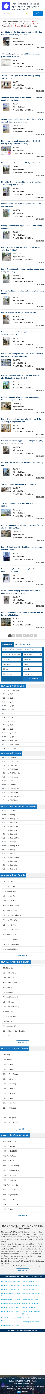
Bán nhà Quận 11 (9, 733)
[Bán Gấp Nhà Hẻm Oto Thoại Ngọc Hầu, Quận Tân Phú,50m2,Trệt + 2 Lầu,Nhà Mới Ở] (6, 385)
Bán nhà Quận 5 (9, 710)
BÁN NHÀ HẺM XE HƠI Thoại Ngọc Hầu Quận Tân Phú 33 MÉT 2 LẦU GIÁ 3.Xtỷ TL (21, 333)
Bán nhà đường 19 (10, 834)
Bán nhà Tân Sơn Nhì (11, 788)
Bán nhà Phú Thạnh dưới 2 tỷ (10, 1300)
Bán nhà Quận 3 (9, 702)
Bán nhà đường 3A (10, 865)
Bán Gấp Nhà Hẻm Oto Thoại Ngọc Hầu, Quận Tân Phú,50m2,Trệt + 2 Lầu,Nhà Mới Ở (20, 376)
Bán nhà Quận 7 (9, 717)
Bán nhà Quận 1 (9, 694)
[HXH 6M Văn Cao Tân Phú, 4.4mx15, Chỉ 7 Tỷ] (6, 319)
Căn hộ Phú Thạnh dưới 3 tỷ (10, 1289)
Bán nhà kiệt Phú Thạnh (30, 1300)
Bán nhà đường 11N (10, 819)
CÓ (37, 13)
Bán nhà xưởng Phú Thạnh (10, 1326)
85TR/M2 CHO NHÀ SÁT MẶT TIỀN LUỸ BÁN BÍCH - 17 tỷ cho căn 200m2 (21, 205)
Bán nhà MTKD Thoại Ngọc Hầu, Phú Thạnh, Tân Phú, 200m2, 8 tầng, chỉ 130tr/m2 (22, 442)
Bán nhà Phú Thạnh (10, 769)
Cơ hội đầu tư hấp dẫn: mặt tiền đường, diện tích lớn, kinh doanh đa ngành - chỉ (21, 33)
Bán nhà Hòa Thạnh (10, 761)
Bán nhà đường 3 (9, 853)
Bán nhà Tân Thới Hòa (11, 796)
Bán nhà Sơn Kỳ (9, 781)
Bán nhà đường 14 (10, 822)
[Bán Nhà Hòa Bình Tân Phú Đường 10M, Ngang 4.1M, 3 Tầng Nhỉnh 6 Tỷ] (6, 278)
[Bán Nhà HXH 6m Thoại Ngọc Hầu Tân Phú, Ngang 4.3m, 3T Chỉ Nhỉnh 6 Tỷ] (6, 257)
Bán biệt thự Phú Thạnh (30, 1303)
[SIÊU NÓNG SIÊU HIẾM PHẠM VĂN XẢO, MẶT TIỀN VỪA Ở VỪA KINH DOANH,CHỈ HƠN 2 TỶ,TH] (6, 128)
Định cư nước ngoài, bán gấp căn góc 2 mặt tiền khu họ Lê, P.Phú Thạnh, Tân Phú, (21, 142)
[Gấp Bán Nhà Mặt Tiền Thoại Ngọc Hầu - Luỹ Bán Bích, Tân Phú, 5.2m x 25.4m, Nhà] (6, 406)
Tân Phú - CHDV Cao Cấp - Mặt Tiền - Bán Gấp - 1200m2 (19, 504)
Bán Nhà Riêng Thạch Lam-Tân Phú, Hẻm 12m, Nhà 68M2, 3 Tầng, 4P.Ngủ (21, 570)
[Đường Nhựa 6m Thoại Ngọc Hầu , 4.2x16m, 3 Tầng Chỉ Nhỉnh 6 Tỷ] (6, 235)
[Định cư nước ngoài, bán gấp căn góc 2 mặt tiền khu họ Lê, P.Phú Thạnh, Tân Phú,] (6, 150)
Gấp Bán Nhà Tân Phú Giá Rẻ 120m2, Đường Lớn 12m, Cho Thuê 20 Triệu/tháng (22, 526)
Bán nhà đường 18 (10, 830)
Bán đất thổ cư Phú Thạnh (9, 1311)
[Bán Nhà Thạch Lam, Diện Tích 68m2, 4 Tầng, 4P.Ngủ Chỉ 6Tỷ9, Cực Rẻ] (6, 556)
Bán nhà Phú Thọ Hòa (11, 773)
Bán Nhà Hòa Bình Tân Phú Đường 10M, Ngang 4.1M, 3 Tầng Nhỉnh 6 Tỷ (22, 270)
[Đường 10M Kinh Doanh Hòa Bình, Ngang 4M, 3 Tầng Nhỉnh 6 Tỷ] (6, 300)
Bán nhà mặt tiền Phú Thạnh (10, 1303)
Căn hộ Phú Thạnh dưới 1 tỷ (10, 1285)
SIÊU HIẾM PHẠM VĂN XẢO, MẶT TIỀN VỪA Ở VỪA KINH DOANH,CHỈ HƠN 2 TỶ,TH (21, 98)
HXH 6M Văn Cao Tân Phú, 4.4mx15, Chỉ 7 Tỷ (18, 313)
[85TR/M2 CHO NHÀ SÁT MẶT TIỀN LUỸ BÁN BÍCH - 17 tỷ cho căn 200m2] (6, 213)
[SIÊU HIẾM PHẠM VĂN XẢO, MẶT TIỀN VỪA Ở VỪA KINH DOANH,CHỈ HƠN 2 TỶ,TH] (6, 107)
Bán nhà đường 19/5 (11, 838)
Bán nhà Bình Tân (10, 741)
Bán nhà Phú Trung (10, 777)
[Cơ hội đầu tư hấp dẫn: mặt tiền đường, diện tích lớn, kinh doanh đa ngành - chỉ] (6, 41)
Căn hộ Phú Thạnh (28, 1281)
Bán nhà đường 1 (9, 815)
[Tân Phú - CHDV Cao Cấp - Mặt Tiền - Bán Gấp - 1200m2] (6, 513)
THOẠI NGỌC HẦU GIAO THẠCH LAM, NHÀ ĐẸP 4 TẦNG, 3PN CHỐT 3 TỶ (21, 77)
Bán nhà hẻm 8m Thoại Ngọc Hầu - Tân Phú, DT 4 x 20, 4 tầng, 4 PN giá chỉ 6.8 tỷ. (21, 420)
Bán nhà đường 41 (10, 869)
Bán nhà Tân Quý (9, 785)
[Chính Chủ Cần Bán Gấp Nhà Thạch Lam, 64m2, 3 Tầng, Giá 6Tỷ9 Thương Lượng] (6, 600)
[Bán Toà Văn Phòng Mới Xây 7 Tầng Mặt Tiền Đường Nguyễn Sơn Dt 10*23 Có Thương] (6, 363)
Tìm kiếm (34, 679)
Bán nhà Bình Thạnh (11, 744)
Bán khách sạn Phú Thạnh (9, 1307)
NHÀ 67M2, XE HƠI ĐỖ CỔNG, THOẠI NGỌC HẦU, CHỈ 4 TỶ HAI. (22, 464)
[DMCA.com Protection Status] (23, 1392)
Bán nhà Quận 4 (9, 706)
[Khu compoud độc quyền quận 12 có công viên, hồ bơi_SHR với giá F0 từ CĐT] (6, 622)
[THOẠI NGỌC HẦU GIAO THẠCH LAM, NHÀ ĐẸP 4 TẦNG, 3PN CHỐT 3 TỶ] (6, 85)
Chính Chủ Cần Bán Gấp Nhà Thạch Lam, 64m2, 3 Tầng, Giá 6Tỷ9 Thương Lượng (20, 592)
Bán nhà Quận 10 (9, 729)
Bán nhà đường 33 (10, 861)
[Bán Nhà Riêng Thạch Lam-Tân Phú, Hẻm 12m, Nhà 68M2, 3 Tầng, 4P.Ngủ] (6, 578)
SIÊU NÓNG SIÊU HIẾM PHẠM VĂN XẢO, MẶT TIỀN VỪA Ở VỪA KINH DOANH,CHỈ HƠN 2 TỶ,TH (22, 120)
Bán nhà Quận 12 (9, 737)
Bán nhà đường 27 (10, 849)
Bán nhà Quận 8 (9, 721)
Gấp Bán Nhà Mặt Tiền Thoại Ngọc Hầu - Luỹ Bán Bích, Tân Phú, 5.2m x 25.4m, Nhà (20, 398)
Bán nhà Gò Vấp (9, 748)
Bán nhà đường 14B (10, 826)
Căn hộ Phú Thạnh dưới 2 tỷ (31, 1285)
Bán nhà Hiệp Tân (10, 765)
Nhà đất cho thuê (22, 644)
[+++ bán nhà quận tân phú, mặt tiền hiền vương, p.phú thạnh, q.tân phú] (6, 63)
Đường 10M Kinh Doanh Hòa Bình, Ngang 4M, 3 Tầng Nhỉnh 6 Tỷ (22, 292)
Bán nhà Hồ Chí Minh (11, 690)
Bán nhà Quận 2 (9, 698)
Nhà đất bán (7, 644)
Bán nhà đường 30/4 (11, 857)
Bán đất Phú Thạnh (28, 1307)
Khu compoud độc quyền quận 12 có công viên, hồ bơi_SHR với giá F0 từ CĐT (22, 613)
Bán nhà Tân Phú (9, 757)
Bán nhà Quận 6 (9, 713)
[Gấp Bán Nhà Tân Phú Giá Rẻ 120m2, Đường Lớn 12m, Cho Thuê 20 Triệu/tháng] (6, 534)
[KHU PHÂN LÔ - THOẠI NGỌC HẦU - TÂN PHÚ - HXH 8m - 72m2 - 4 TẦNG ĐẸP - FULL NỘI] (6, 191)
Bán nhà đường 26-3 (11, 846)
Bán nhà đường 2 (9, 842)
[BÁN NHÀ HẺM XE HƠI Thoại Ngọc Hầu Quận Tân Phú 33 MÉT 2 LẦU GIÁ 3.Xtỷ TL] (6, 341)
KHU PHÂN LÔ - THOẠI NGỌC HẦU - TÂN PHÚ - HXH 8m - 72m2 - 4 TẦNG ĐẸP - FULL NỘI (21, 183)
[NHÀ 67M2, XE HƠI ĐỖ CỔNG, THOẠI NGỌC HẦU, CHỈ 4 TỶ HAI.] (6, 472)
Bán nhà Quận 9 (9, 725)
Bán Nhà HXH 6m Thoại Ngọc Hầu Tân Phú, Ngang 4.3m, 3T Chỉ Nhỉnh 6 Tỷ (21, 248)
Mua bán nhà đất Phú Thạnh (10, 1281)
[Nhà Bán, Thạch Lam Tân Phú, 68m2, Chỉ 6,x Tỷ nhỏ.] (6, 169)
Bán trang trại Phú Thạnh (30, 1322)
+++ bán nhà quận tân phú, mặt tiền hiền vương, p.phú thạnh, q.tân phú (21, 55)
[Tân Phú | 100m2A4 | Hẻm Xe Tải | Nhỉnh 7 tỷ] (6, 491)
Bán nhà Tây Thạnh (10, 800)
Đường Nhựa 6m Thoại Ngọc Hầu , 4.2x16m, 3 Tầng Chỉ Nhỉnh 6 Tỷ (21, 227)
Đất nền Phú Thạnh (28, 1318)
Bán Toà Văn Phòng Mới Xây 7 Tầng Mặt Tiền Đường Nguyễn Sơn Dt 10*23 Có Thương (22, 355)
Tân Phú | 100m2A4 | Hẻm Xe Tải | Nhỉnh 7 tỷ (18, 484)
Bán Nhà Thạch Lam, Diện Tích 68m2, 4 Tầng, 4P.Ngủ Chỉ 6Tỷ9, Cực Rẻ (21, 548)
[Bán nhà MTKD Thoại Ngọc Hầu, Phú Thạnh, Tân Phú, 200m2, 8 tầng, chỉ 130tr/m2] (6, 450)
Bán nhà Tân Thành (10, 792)
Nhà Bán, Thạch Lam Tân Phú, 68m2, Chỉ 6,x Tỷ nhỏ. (21, 163)
